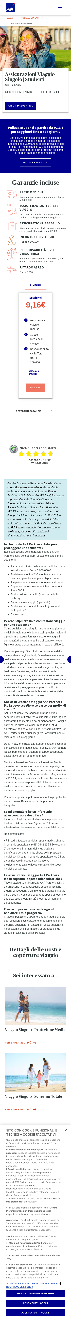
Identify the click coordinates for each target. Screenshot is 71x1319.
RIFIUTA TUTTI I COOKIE (35, 1303)
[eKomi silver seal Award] (13, 449)
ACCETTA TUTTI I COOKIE (35, 1312)
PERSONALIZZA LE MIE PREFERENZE (36, 1293)
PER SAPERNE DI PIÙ (18, 1042)
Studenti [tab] (35, 284)
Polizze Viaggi (30, 18)
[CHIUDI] (65, 1130)
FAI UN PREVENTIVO (21, 105)
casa (10, 18)
